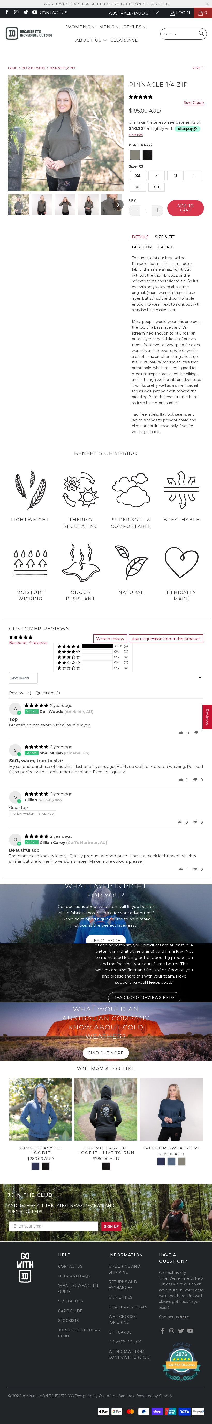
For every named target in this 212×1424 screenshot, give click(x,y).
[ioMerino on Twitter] (25, 12)
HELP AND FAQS (74, 1276)
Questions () (47, 692)
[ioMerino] (29, 34)
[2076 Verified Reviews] (181, 1382)
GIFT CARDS (120, 1332)
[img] (36, 705)
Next (196, 68)
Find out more (106, 1053)
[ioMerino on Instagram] (16, 12)
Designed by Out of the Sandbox (104, 1395)
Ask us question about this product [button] (166, 638)
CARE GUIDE (70, 1311)
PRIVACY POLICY (125, 1341)
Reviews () (20, 692)
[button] (81, 27)
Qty (132, 200)
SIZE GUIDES (70, 1301)
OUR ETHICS (120, 1297)
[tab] (140, 237)
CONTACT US (70, 1266)
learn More (105, 940)
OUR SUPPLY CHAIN (128, 1307)
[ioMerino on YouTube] (34, 12)
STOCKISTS (68, 1320)
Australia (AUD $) (130, 13)
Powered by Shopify (154, 1395)
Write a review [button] (110, 638)
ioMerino (30, 1395)
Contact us (53, 12)
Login (183, 12)
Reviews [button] (207, 717)
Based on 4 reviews (28, 642)
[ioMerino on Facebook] (7, 12)
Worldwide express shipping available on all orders (106, 4)
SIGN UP (111, 1226)
